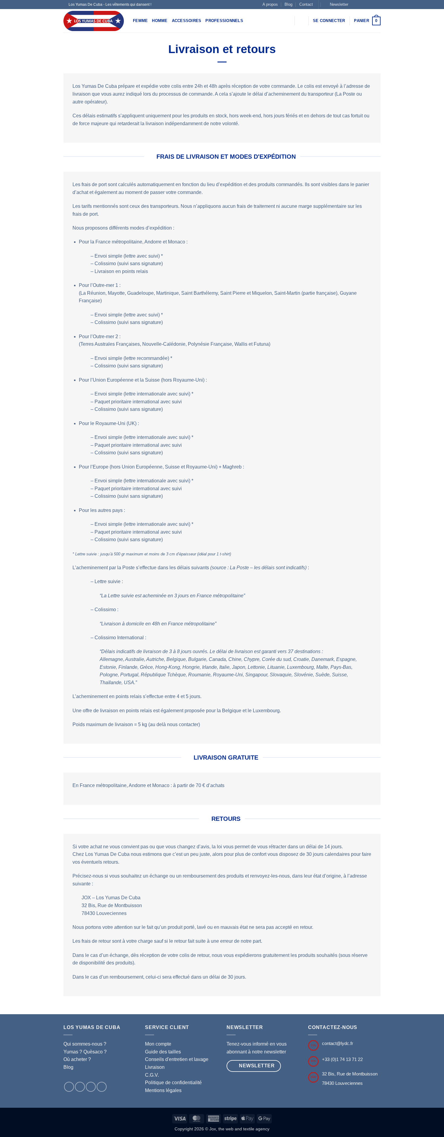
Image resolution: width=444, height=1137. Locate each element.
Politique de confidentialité (173, 1082)
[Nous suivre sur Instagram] (360, 4)
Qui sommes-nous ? (84, 1043)
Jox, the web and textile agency (239, 1128)
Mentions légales (163, 1090)
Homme (159, 20)
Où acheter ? (77, 1059)
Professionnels (224, 20)
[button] (336, 4)
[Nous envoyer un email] (377, 4)
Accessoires (186, 20)
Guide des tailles (163, 1051)
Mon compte (158, 1043)
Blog (288, 4)
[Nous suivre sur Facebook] (354, 4)
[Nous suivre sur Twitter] (372, 4)
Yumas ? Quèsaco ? (85, 1051)
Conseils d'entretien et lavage (176, 1059)
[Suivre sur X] (366, 4)
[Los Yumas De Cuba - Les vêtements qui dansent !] (93, 21)
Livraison (155, 1067)
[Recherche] (301, 21)
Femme (140, 20)
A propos (270, 4)
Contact (306, 4)
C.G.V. (152, 1075)
